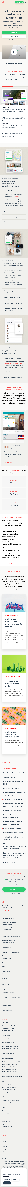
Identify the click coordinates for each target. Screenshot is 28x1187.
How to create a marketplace (9, 1087)
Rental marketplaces (6, 1005)
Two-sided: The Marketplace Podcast (10, 1100)
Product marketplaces (7, 1010)
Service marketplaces (18, 84)
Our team (4, 1144)
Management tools (6, 958)
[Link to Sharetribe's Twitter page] (5, 910)
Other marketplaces (6, 1013)
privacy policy (6, 1176)
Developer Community (7, 1030)
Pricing (3, 968)
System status (5, 1129)
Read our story (6, 563)
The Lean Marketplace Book (8, 1089)
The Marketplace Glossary (8, 1092)
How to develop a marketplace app (10, 1046)
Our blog (4, 1149)
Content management (7, 924)
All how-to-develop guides (8, 1053)
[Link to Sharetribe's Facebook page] (3, 910)
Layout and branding (7, 927)
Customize (7, 1179)
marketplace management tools (13, 363)
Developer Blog (5, 1038)
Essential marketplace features (9, 922)
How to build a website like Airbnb (10, 1066)
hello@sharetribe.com (7, 1121)
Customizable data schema (8, 942)
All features (4, 966)
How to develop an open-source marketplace (12, 1051)
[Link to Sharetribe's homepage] (3, 902)
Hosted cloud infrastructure (8, 955)
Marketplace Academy (7, 1084)
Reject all (15, 1179)
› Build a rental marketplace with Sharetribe (12, 140)
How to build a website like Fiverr (9, 1071)
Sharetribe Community (7, 1126)
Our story (4, 1141)
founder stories (15, 470)
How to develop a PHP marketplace (10, 1048)
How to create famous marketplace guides (12, 1076)
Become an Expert (6, 1033)
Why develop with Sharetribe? (9, 1025)
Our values (4, 1146)
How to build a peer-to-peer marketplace (11, 1061)
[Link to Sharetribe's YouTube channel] (8, 910)
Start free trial (19, 2)
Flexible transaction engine (8, 945)
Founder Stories (5, 984)
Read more (5, 762)
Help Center (5, 1124)
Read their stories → (14, 65)
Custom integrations (6, 947)
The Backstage (5, 1113)
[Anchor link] (14, 52)
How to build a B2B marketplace (9, 1064)
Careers (4, 1151)
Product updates (6, 971)
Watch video (14, 36)
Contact (4, 1154)
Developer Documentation (8, 1028)
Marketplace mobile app (7, 932)
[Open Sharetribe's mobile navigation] (25, 2)
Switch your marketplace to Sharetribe (11, 997)
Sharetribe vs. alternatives (8, 992)
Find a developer (6, 1035)
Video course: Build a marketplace (10, 1111)
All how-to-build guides (7, 1074)
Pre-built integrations (7, 929)
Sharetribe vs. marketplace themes (10, 995)
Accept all (6, 1182)
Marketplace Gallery (6, 982)
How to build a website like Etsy (9, 1069)
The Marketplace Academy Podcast (10, 1102)
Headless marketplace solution (9, 940)
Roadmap (4, 973)
